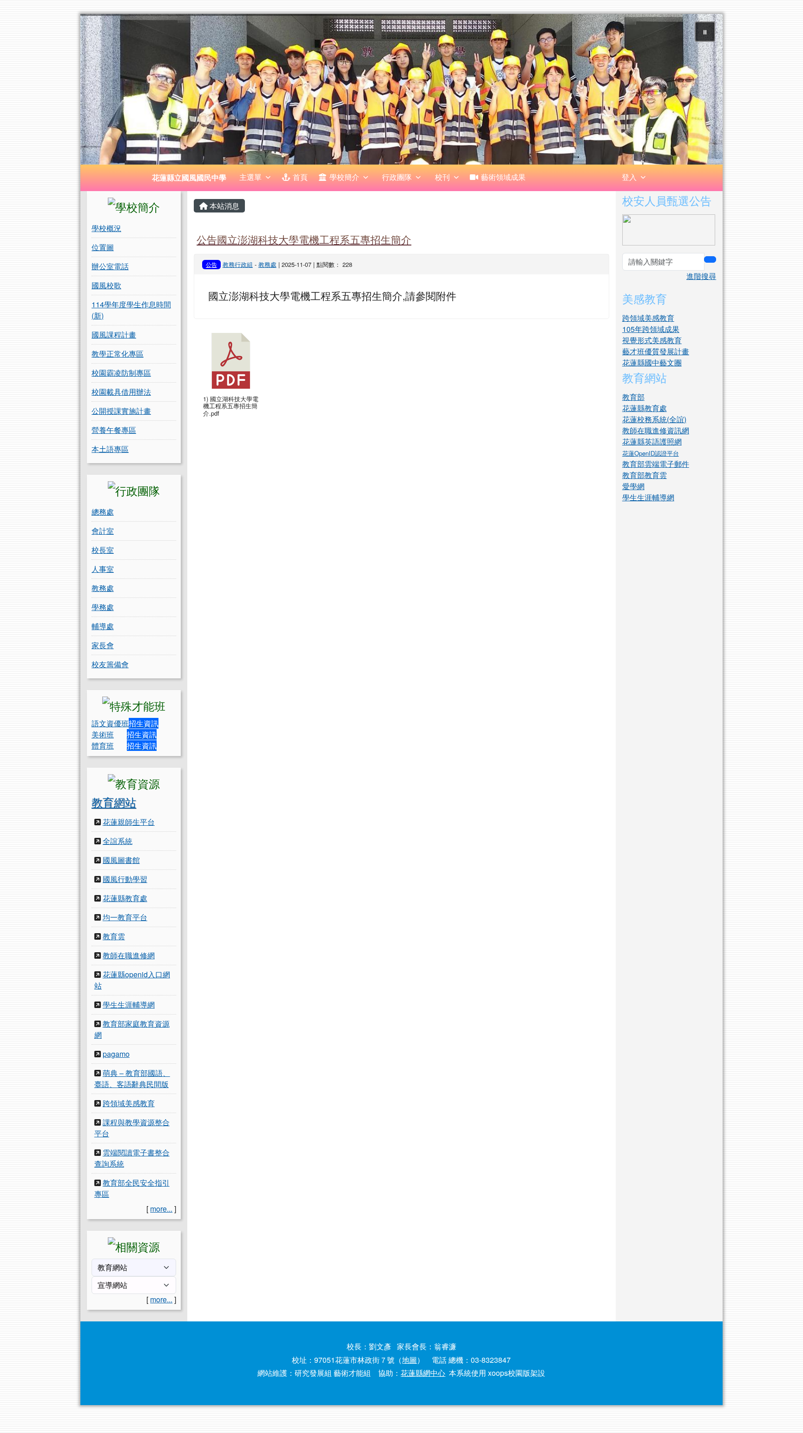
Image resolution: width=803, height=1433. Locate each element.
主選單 (250, 177)
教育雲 (114, 936)
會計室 (103, 530)
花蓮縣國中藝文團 (652, 362)
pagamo (116, 1053)
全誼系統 (117, 841)
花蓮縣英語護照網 (652, 441)
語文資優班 (110, 723)
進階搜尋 (701, 276)
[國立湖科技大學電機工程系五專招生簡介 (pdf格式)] (231, 361)
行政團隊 (397, 177)
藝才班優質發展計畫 (655, 351)
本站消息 (223, 205)
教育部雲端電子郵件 (655, 463)
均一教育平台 (125, 917)
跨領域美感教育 (129, 1103)
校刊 (442, 177)
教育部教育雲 (644, 475)
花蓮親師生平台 (129, 821)
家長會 (103, 645)
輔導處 (103, 626)
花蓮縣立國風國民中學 (189, 177)
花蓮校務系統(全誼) (654, 419)
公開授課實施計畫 (121, 410)
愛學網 (633, 486)
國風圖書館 (121, 860)
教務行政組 (238, 264)
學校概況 (106, 228)
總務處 (103, 511)
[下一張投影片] (700, 91)
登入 (629, 177)
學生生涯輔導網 (129, 1004)
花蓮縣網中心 (423, 1372)
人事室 (103, 569)
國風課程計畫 (114, 334)
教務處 (103, 588)
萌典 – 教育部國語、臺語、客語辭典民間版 (132, 1078)
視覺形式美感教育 (652, 340)
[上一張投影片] (102, 91)
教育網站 (114, 802)
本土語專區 (110, 449)
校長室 (103, 549)
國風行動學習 (125, 879)
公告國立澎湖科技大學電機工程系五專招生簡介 (304, 239)
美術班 (103, 734)
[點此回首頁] (401, 89)
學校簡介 (344, 177)
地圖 (409, 1359)
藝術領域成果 (503, 177)
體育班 (103, 745)
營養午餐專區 (114, 430)
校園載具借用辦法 (121, 391)
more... (161, 1208)
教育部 (633, 396)
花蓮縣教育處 (125, 898)
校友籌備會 (110, 664)
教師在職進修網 (129, 955)
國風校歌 (106, 285)
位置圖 (103, 247)
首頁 (300, 177)
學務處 (103, 607)
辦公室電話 (110, 266)
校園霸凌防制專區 (121, 372)
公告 (211, 264)
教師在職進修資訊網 (655, 430)
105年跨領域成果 (650, 329)
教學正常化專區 (118, 353)
